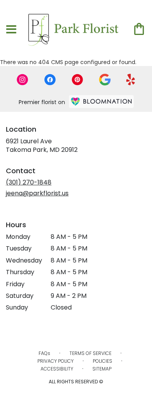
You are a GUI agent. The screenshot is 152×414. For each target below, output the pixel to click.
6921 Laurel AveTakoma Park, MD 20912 (42, 145)
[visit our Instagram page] (22, 79)
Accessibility (57, 368)
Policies (102, 361)
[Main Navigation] (11, 30)
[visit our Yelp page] (130, 79)
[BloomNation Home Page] (101, 101)
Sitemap (101, 368)
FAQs (44, 353)
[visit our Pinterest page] (78, 79)
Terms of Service (90, 353)
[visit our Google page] (104, 79)
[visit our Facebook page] (50, 79)
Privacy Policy (55, 361)
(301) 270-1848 (28, 182)
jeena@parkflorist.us (37, 193)
